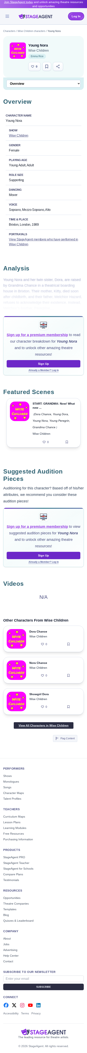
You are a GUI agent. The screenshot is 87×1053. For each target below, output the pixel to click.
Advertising (10, 950)
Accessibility (11, 1013)
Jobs (6, 944)
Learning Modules (14, 828)
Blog (6, 915)
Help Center (11, 955)
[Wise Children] (18, 50)
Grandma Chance (44, 427)
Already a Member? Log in (44, 370)
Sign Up (43, 363)
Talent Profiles (12, 798)
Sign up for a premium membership (37, 335)
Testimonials (11, 880)
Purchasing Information (18, 839)
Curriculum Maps (14, 816)
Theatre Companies (16, 903)
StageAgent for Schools (18, 868)
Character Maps (13, 793)
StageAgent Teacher (16, 863)
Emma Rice (37, 56)
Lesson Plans (11, 822)
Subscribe (43, 986)
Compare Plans (13, 874)
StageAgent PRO (14, 857)
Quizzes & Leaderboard (18, 920)
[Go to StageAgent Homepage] (43, 1032)
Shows (7, 775)
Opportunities (11, 897)
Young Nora (40, 420)
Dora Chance (42, 414)
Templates (9, 909)
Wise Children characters (31, 31)
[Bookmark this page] (46, 66)
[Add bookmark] (66, 442)
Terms (25, 1013)
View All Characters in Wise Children (44, 725)
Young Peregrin (59, 420)
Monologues (11, 781)
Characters (9, 31)
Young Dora (60, 414)
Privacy (36, 1013)
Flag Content (67, 738)
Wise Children (38, 50)
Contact (8, 961)
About (7, 938)
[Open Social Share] (58, 66)
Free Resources (13, 833)
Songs (7, 787)
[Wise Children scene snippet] (19, 423)
